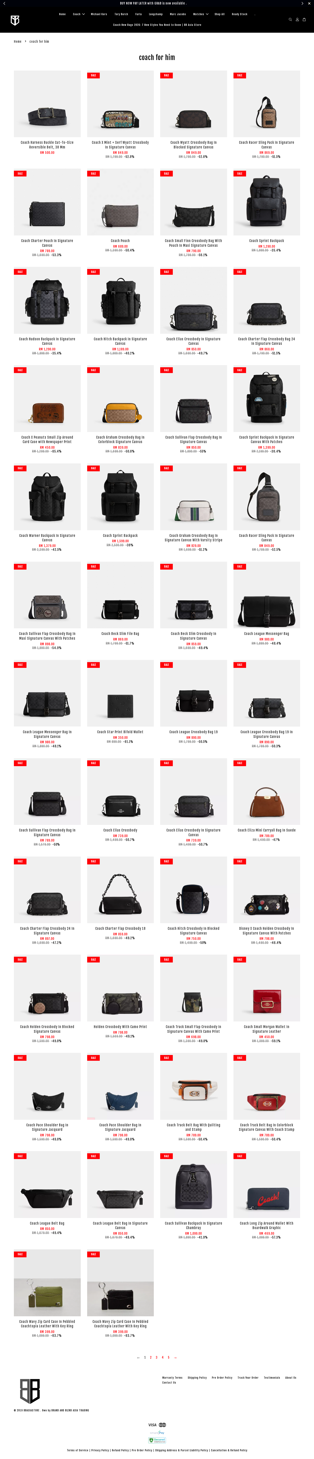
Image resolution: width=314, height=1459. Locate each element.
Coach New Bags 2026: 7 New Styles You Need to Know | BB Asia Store (157, 24)
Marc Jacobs (178, 14)
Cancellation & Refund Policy (229, 1450)
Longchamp (156, 14)
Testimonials (272, 1377)
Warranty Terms (172, 1377)
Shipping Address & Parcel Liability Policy (181, 1450)
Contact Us (169, 1382)
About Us (290, 1377)
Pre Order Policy (222, 1377)
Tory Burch (121, 14)
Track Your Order (248, 1377)
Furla (138, 14)
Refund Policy (120, 1450)
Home (62, 14)
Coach (77, 14)
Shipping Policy (197, 1377)
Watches (198, 14)
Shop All (220, 14)
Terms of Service (77, 1450)
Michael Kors (99, 14)
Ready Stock (239, 14)
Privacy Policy (100, 1450)
